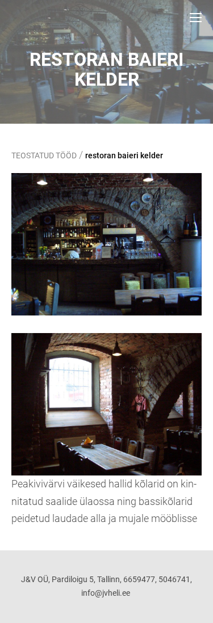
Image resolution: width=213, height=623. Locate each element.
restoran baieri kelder (124, 155)
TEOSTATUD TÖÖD (44, 155)
